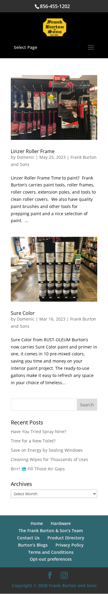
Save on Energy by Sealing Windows (47, 450)
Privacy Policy (70, 545)
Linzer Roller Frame (33, 151)
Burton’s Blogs (33, 545)
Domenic (25, 157)
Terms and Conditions (51, 552)
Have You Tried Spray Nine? (38, 431)
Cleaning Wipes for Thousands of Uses (49, 459)
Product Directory (65, 538)
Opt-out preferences (51, 559)
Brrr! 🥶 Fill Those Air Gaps (38, 469)
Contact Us (28, 538)
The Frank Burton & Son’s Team (51, 530)
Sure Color (23, 313)
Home (37, 523)
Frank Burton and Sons (73, 585)
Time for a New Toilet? (33, 441)
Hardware (61, 523)
